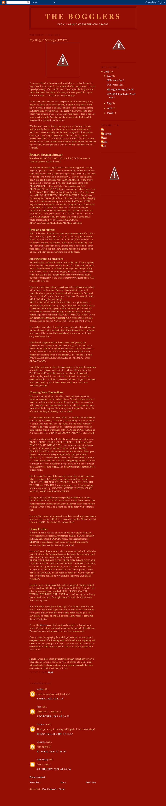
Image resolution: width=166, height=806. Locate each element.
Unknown (41, 724)
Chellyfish (106, 133)
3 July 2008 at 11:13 (50, 698)
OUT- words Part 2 (115, 80)
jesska (39, 689)
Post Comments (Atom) (53, 788)
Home (63, 782)
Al (103, 129)
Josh (39, 706)
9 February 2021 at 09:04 (54, 769)
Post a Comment (37, 776)
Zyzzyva (44, 624)
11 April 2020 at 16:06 (51, 751)
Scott (104, 145)
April (110, 107)
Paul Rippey (42, 759)
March (110, 112)
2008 (107, 71)
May (109, 103)
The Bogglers (83, 16)
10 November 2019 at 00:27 (55, 733)
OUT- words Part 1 (115, 84)
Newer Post (35, 782)
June (109, 75)
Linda (104, 141)
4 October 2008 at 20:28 (53, 716)
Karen (104, 137)
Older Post (91, 782)
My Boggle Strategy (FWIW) (120, 89)
